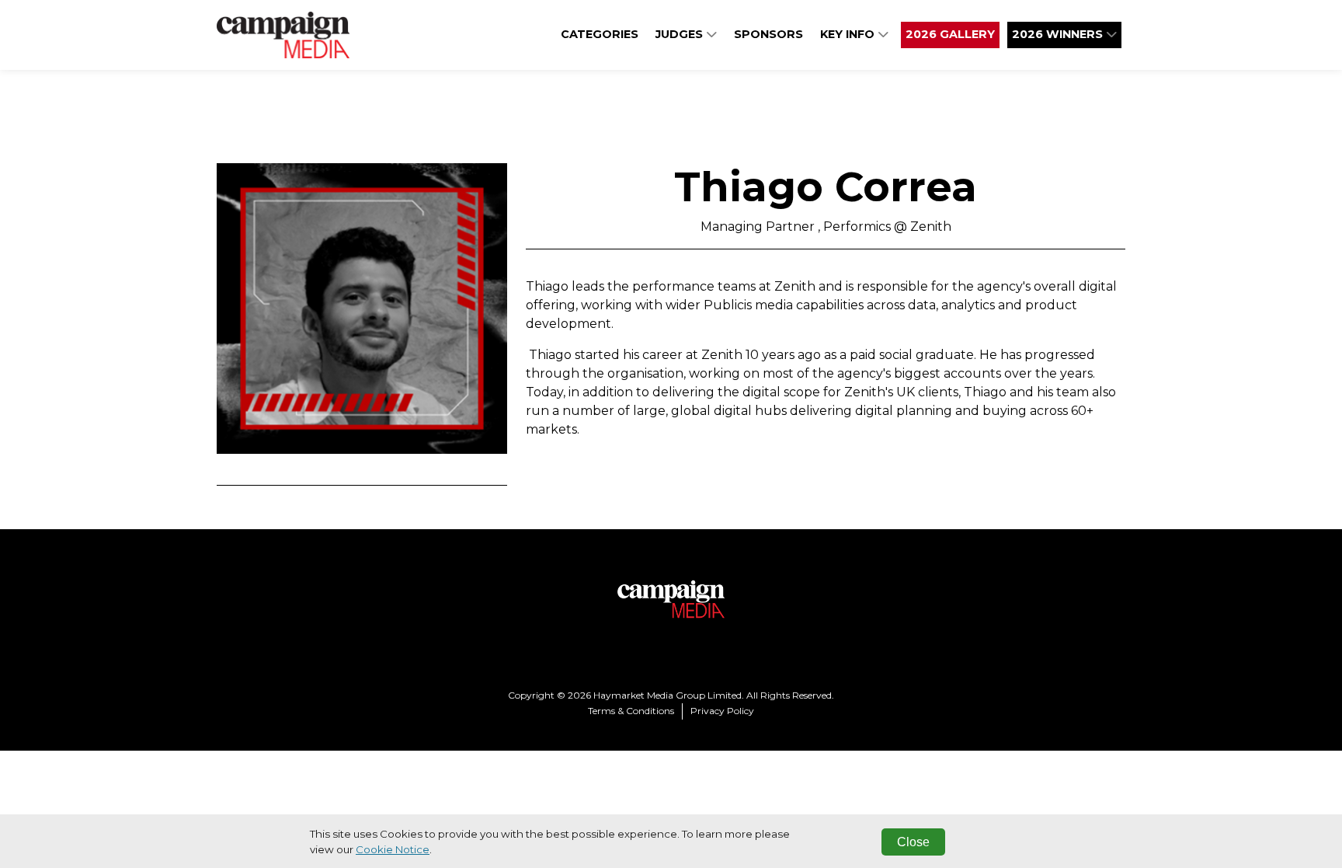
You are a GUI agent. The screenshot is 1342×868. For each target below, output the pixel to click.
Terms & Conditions (631, 710)
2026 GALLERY (950, 34)
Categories (599, 34)
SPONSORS (768, 34)
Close (913, 842)
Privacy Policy (722, 710)
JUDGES (680, 34)
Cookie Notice (392, 849)
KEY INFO (849, 34)
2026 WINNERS (1059, 34)
